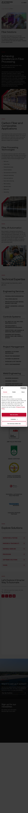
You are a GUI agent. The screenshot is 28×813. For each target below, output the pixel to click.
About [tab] (22, 392)
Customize (13, 419)
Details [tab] (14, 392)
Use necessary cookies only (14, 423)
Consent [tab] (5, 392)
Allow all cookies (14, 414)
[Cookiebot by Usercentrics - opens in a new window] (20, 388)
